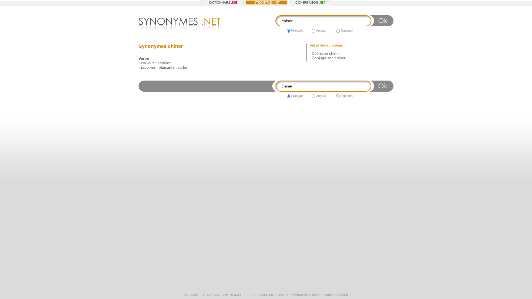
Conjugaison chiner (329, 58)
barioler (164, 63)
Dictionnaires (337, 295)
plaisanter (167, 67)
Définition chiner (326, 53)
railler (183, 67)
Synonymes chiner (308, 295)
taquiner (148, 67)
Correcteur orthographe (268, 295)
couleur (147, 63)
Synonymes (213, 295)
